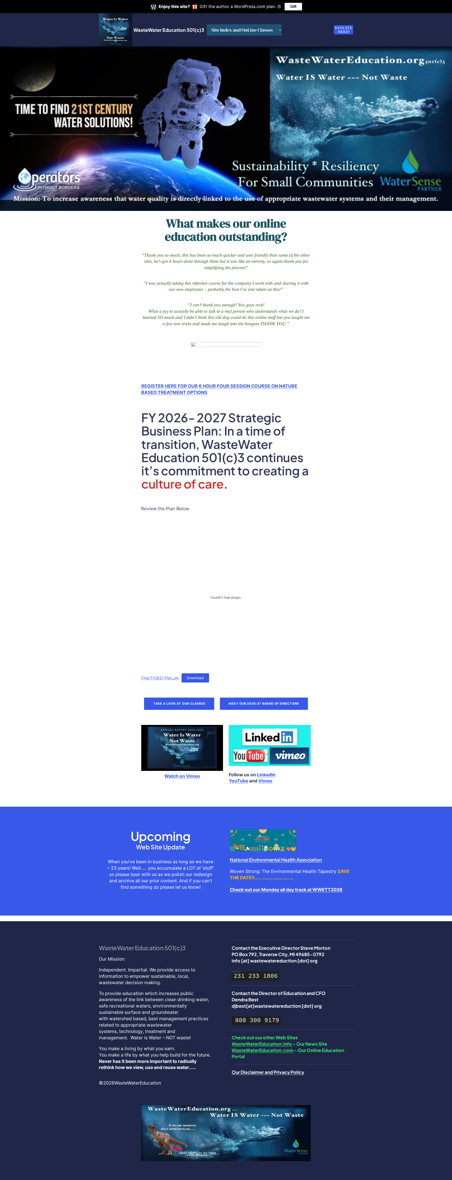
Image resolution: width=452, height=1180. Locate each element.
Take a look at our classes (179, 703)
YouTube (238, 781)
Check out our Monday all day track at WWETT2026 (286, 889)
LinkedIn (266, 774)
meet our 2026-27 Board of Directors (264, 703)
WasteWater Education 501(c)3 (168, 30)
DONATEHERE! (343, 29)
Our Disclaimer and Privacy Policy (268, 1072)
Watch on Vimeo (182, 776)
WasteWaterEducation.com (262, 1050)
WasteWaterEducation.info (262, 1044)
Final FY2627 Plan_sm (160, 678)
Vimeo (265, 781)
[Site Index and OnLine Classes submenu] (280, 30)
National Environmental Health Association (276, 860)
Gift (293, 6)
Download (195, 678)
